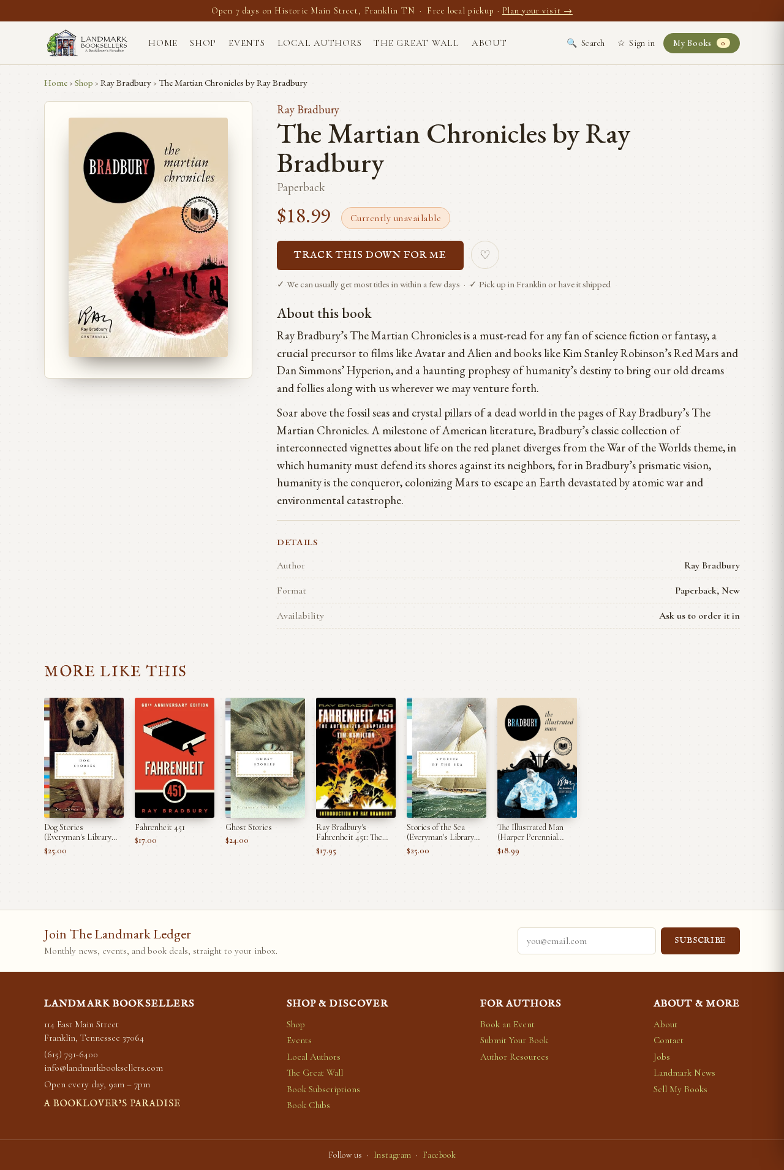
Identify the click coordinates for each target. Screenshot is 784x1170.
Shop (203, 42)
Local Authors (319, 42)
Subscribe (700, 940)
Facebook (439, 1155)
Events (246, 42)
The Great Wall (416, 42)
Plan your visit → (537, 11)
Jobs (662, 1056)
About (489, 42)
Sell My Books (680, 1089)
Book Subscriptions (323, 1089)
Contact (669, 1040)
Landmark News (684, 1072)
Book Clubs (308, 1105)
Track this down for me (370, 255)
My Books (699, 43)
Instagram (393, 1155)
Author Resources (514, 1056)
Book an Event (507, 1024)
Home (163, 42)
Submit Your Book (514, 1040)
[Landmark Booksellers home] (87, 43)
